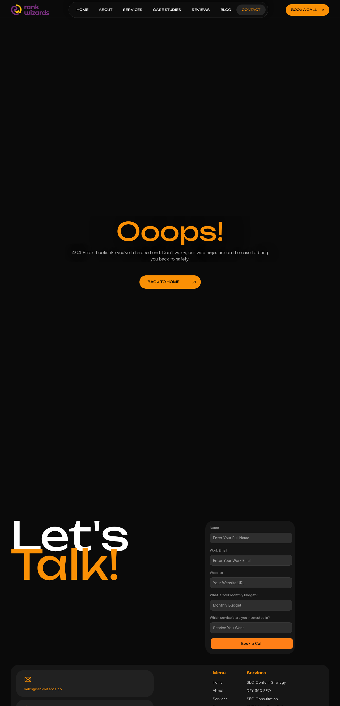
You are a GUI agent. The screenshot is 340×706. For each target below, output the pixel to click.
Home (218, 682)
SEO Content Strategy (266, 682)
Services (220, 698)
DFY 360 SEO (259, 690)
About (218, 690)
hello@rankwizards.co (43, 689)
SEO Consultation (262, 698)
